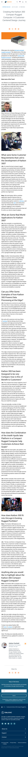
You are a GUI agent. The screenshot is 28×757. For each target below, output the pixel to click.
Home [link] (1, 707)
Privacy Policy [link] (13, 742)
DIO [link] (15, 203)
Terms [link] (14, 699)
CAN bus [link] (21, 201)
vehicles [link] (5, 321)
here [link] (5, 627)
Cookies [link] (5, 744)
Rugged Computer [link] (6, 58)
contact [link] (10, 627)
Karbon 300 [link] (21, 56)
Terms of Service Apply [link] (14, 747)
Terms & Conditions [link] (22, 742)
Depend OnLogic (6, 7)
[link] (8, 2)
